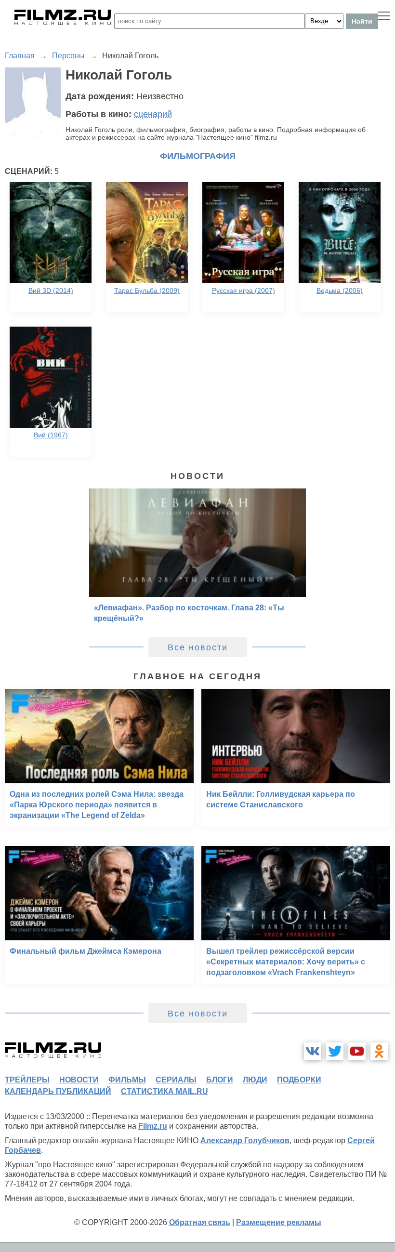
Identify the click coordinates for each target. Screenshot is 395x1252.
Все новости (198, 647)
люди (255, 1080)
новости (79, 1080)
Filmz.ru (152, 1126)
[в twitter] (334, 1051)
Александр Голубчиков (245, 1140)
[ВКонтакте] (312, 1051)
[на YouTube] (357, 1051)
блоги (219, 1080)
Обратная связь (199, 1222)
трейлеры (27, 1080)
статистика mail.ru (164, 1091)
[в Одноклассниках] (379, 1051)
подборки (299, 1080)
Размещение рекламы (278, 1222)
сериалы (176, 1080)
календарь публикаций (58, 1091)
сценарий (153, 114)
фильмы (127, 1080)
